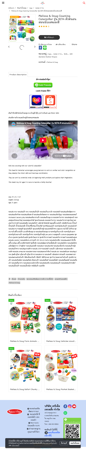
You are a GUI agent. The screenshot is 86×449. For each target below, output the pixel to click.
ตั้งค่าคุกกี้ (64, 443)
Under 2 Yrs (57, 54)
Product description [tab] (18, 74)
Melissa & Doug (52, 62)
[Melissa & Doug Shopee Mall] (50, 101)
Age (50, 54)
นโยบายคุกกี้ (15, 445)
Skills (66, 54)
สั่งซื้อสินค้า (50, 37)
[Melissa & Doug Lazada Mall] (36, 101)
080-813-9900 (53, 424)
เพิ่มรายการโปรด (46, 44)
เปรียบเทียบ (61, 44)
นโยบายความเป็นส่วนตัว (49, 443)
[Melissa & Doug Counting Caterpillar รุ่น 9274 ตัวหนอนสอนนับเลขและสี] (21, 28)
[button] (83, 3)
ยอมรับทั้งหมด (75, 443)
